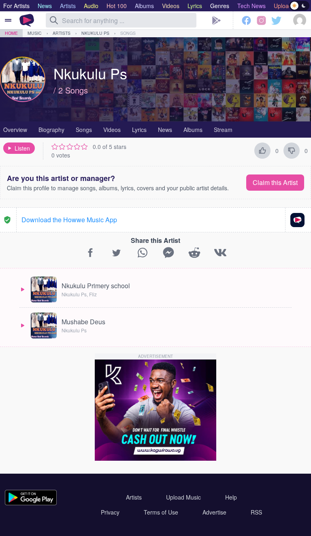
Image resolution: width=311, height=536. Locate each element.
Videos (112, 129)
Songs (128, 33)
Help (231, 497)
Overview (15, 129)
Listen (22, 148)
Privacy (110, 512)
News (165, 129)
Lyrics (139, 129)
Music (35, 33)
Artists (61, 33)
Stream (223, 129)
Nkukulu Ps (95, 33)
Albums (192, 129)
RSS (256, 512)
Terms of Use (161, 512)
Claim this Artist (275, 182)
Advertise (214, 512)
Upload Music (183, 497)
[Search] (54, 20)
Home (11, 33)
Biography (51, 129)
